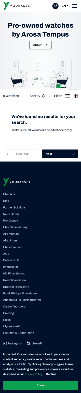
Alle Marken (11, 233)
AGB (6, 253)
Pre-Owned (10, 220)
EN (64, 5)
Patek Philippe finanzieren (20, 293)
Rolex (7, 319)
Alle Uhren (10, 240)
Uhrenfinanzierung (15, 227)
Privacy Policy (34, 374)
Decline (51, 374)
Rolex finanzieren (14, 280)
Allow (40, 385)
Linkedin (37, 343)
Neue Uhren (11, 214)
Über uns (9, 194)
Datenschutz (11, 260)
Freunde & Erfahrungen (18, 332)
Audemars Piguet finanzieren (22, 299)
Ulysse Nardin (12, 326)
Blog (6, 200)
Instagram (15, 343)
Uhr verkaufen (12, 247)
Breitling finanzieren (16, 286)
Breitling (8, 313)
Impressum (10, 266)
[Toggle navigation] (74, 6)
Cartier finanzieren (15, 306)
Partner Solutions (14, 207)
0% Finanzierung (14, 273)
